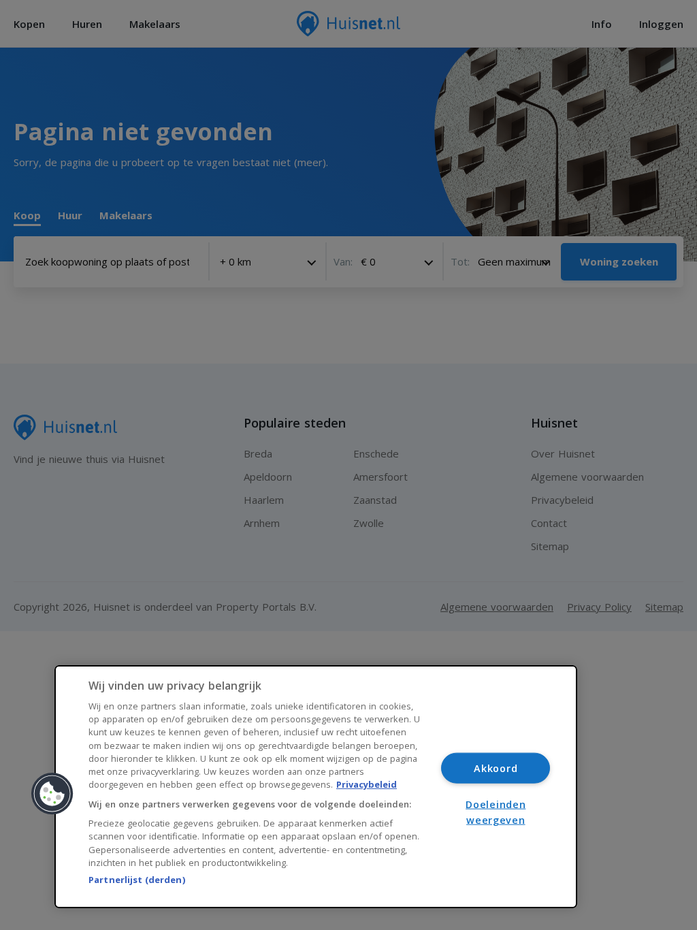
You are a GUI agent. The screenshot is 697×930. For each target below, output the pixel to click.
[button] (52, 794)
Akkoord (495, 767)
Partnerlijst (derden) (136, 879)
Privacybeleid (366, 784)
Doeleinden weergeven (495, 812)
